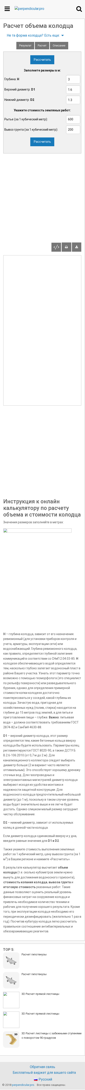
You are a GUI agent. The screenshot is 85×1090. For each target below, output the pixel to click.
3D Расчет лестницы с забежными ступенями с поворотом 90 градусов (52, 1035)
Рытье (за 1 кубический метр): (26, 119)
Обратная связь (42, 1067)
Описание (59, 45)
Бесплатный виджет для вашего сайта (44, 1072)
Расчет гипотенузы (34, 954)
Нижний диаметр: (19, 100)
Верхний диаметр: (19, 89)
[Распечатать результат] (66, 247)
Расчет (42, 45)
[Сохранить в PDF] (77, 247)
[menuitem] (34, 35)
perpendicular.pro (23, 1084)
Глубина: (11, 79)
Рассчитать (42, 60)
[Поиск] (79, 9)
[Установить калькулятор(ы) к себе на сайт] (56, 247)
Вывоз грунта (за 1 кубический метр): (31, 129)
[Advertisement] (42, 199)
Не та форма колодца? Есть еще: (33, 35)
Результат (25, 45)
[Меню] (7, 8)
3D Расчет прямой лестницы (40, 994)
